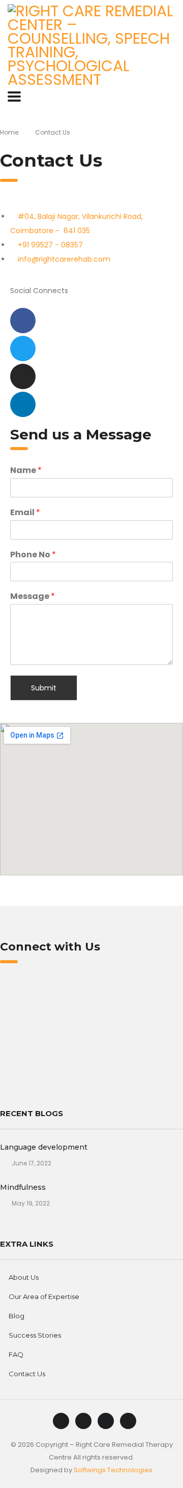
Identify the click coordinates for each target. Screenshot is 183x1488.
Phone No (33, 555)
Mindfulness (23, 1187)
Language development (43, 1147)
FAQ (16, 1354)
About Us (24, 1277)
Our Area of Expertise (44, 1296)
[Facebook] (23, 320)
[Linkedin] (23, 404)
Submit (43, 688)
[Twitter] (23, 348)
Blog (16, 1316)
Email (25, 513)
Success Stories (35, 1335)
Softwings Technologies (113, 1470)
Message (32, 596)
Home (9, 132)
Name (26, 470)
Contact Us (27, 1374)
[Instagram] (23, 376)
